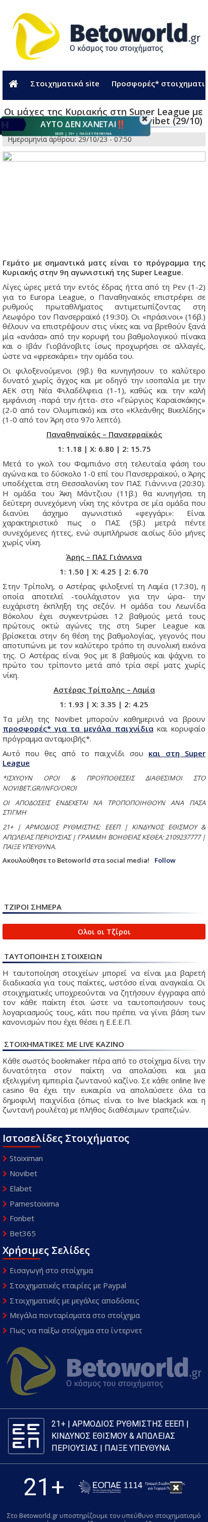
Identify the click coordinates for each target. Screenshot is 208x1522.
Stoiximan (26, 1158)
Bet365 (23, 1233)
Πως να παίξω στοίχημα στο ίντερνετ (76, 1330)
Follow (165, 860)
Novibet (23, 1173)
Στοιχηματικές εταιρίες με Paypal (68, 1285)
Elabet (21, 1188)
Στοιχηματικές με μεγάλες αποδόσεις (74, 1300)
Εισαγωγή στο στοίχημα (51, 1270)
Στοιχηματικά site (64, 83)
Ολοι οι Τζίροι (104, 931)
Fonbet (22, 1218)
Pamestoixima (34, 1203)
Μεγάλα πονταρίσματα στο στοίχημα (75, 1315)
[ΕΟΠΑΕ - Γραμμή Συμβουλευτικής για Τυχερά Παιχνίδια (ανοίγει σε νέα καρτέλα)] (132, 1487)
